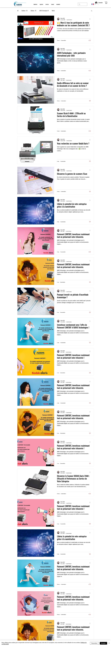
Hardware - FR (24, 10)
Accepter (103, 643)
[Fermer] (109, 643)
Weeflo (53, 10)
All (17, 10)
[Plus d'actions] (90, 19)
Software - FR (33, 10)
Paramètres (94, 643)
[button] (106, 2)
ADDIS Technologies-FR (44, 10)
